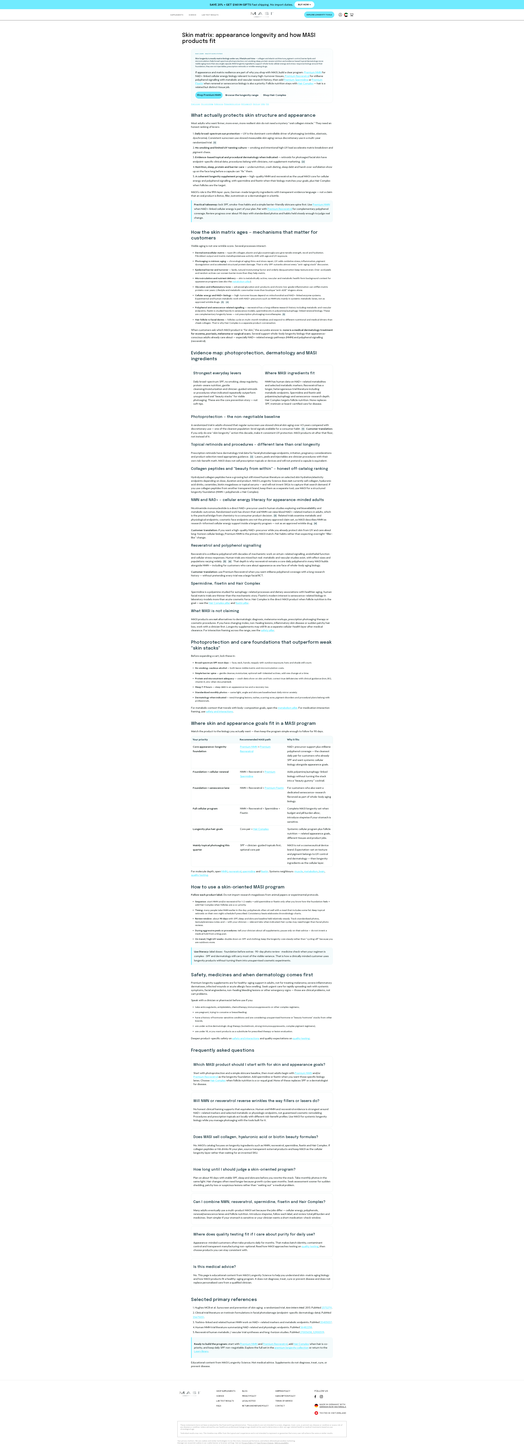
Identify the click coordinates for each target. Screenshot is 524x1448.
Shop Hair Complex (274, 95)
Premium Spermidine (296, 79)
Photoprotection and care (232, 104)
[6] (230, 561)
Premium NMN (312, 72)
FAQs (218, 1406)
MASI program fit (246, 104)
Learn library (201, 1351)
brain (321, 871)
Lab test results (225, 1401)
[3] (222, 302)
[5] (284, 314)
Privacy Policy (249, 1396)
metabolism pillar (241, 281)
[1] (215, 142)
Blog (244, 1391)
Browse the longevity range (241, 95)
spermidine (248, 871)
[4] (227, 302)
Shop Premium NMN (209, 94)
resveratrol (235, 871)
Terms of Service (284, 1401)
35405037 (326, 1322)
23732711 (327, 1307)
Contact (280, 1406)
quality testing (199, 875)
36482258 (306, 1327)
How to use (256, 104)
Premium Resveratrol (297, 76)
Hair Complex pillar (219, 603)
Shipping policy (282, 1391)
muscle (298, 871)
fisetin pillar (242, 603)
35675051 (198, 1317)
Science (220, 1396)
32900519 (318, 1332)
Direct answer (195, 104)
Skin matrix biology (207, 104)
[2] (303, 161)
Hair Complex (305, 83)
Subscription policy (285, 1396)
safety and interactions (219, 711)
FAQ (267, 104)
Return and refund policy (255, 1406)
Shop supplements (225, 1391)
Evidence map (218, 104)
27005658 (306, 1332)
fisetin (264, 871)
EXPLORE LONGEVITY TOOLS (319, 15)
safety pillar (267, 630)
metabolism (311, 871)
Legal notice (249, 1401)
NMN (224, 871)
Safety (263, 104)
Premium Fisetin (274, 787)
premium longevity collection (292, 1347)
